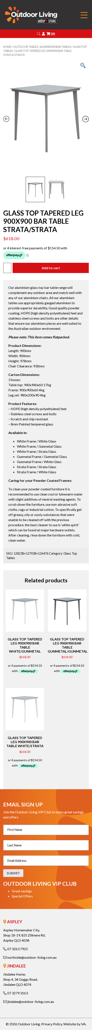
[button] (38, 34)
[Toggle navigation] (84, 15)
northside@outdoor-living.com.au (31, 957)
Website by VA (74, 1024)
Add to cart (51, 268)
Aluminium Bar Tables (55, 46)
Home (7, 46)
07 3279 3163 (17, 993)
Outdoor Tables (25, 46)
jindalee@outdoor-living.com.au (30, 1001)
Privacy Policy (51, 1024)
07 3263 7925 (17, 949)
